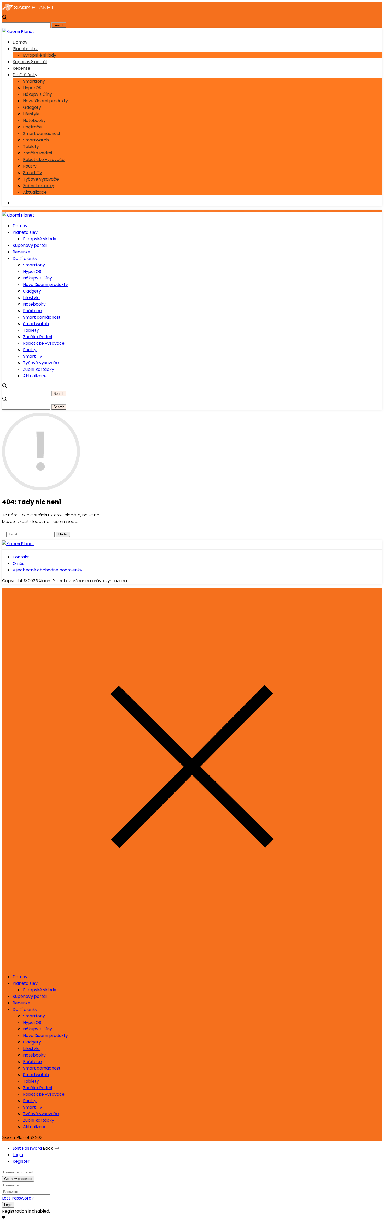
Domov (20, 42)
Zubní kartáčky (38, 186)
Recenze (21, 68)
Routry (30, 166)
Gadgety (32, 107)
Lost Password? (18, 1198)
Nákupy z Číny (37, 94)
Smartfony (34, 81)
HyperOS (32, 88)
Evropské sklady (39, 55)
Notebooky (34, 120)
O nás (18, 563)
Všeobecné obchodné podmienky (47, 570)
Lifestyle (31, 114)
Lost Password (27, 1148)
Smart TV (32, 173)
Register (21, 1161)
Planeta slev (25, 49)
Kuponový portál (30, 62)
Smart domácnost (42, 133)
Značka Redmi (37, 153)
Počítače (32, 127)
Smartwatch (36, 140)
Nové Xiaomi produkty (45, 101)
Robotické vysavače (44, 160)
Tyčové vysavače (41, 179)
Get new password (18, 1179)
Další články (25, 75)
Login (18, 1155)
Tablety (31, 147)
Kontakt (21, 557)
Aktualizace (35, 192)
